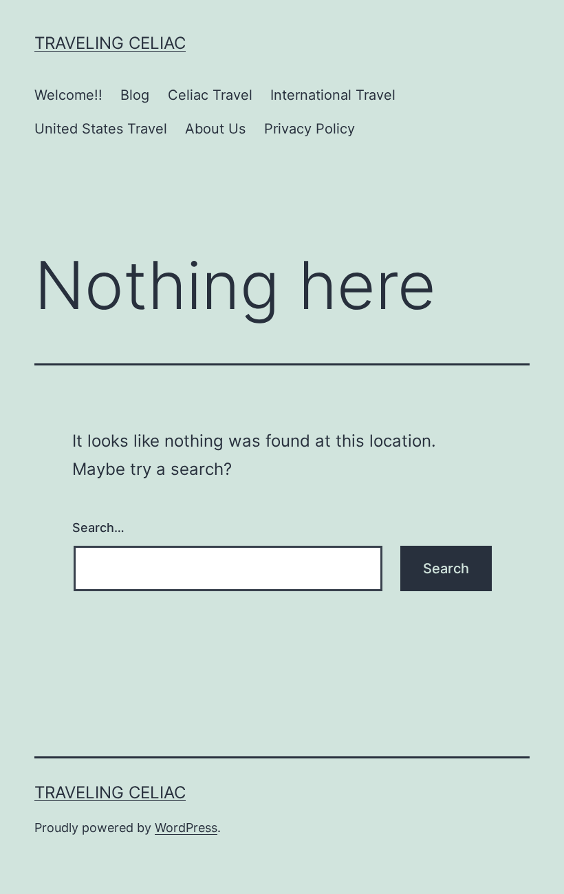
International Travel (332, 95)
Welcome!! (68, 95)
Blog (134, 95)
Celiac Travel (210, 95)
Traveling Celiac (110, 43)
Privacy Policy (309, 128)
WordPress (186, 827)
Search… (98, 527)
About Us (215, 128)
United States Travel (100, 128)
